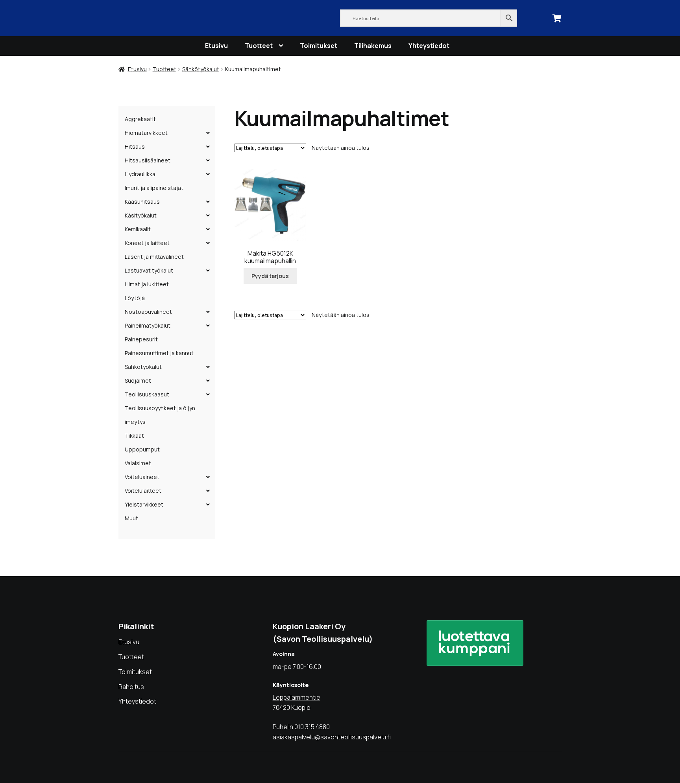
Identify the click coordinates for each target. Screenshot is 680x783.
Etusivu (216, 45)
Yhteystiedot (428, 45)
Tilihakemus (373, 45)
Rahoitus (131, 686)
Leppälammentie (296, 697)
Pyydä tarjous (270, 276)
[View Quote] (558, 17)
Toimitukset (318, 45)
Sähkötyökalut (200, 69)
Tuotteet (259, 45)
